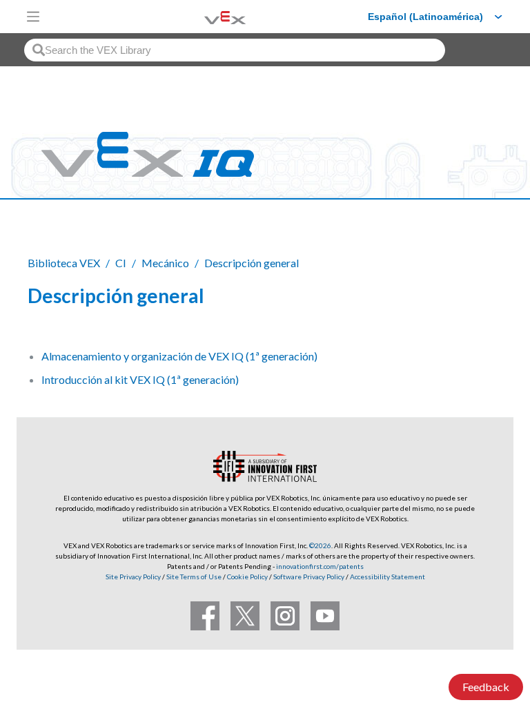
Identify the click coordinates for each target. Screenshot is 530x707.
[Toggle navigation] (33, 17)
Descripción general (251, 262)
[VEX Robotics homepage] (207, 16)
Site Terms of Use (193, 576)
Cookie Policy (247, 576)
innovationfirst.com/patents (320, 566)
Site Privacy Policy (133, 576)
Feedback (485, 686)
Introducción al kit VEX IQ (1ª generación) (140, 379)
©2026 (320, 545)
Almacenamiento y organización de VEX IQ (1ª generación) (179, 355)
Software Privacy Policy (308, 576)
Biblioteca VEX (64, 262)
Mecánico (165, 262)
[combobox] (234, 50)
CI (120, 262)
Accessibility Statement (387, 576)
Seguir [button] (468, 298)
